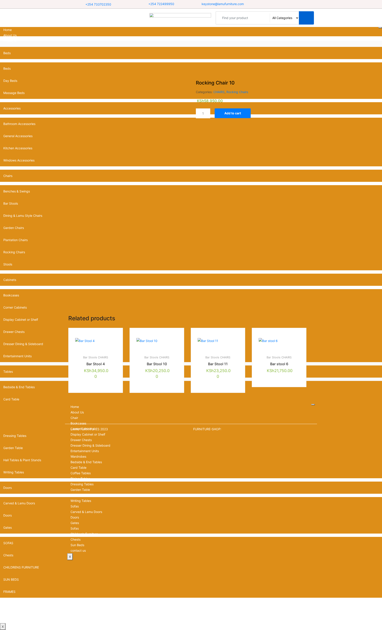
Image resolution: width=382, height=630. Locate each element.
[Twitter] (284, 4)
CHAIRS (219, 92)
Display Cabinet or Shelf (20, 319)
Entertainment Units (85, 451)
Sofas (75, 506)
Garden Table (80, 490)
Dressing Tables (82, 484)
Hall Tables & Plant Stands (89, 495)
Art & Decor (11, 604)
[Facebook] (278, 4)
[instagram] (289, 4)
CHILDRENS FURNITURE (21, 567)
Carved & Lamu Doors (86, 512)
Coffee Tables (81, 473)
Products (9, 41)
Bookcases (78, 423)
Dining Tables (80, 478)
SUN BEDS (11, 579)
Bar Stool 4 (95, 364)
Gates (75, 523)
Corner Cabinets (15, 307)
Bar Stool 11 (218, 364)
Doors (75, 517)
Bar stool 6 (279, 364)
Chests (75, 539)
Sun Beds (77, 545)
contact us (11, 620)
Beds (7, 53)
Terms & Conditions (17, 615)
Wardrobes (78, 456)
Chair (74, 418)
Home (7, 30)
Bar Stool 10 (157, 364)
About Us (10, 35)
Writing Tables (81, 501)
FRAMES (9, 592)
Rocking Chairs (237, 92)
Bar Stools (90, 357)
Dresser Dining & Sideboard (90, 445)
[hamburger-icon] (380, 27)
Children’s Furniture (84, 534)
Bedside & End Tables (86, 462)
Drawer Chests (81, 440)
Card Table (11, 399)
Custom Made (13, 609)
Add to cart (232, 113)
